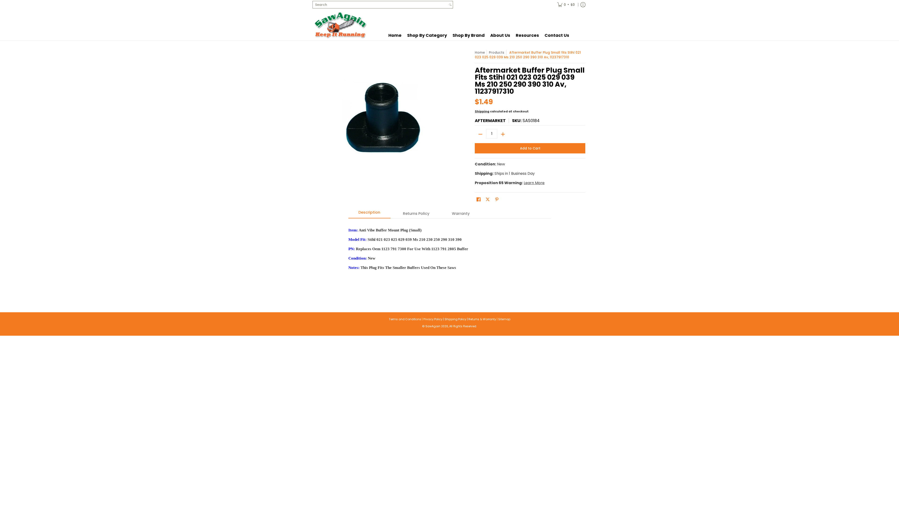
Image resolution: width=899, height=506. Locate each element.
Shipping (482, 111)
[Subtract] (480, 134)
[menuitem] (566, 4)
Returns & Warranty (482, 319)
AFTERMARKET (490, 120)
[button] (478, 199)
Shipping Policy (455, 319)
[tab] (369, 213)
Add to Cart (530, 148)
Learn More (534, 183)
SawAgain (432, 326)
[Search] (450, 4)
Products (496, 52)
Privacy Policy (432, 319)
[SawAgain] (341, 25)
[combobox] (380, 4)
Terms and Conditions (405, 319)
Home (480, 52)
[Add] (502, 134)
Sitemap (504, 319)
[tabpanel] (449, 256)
